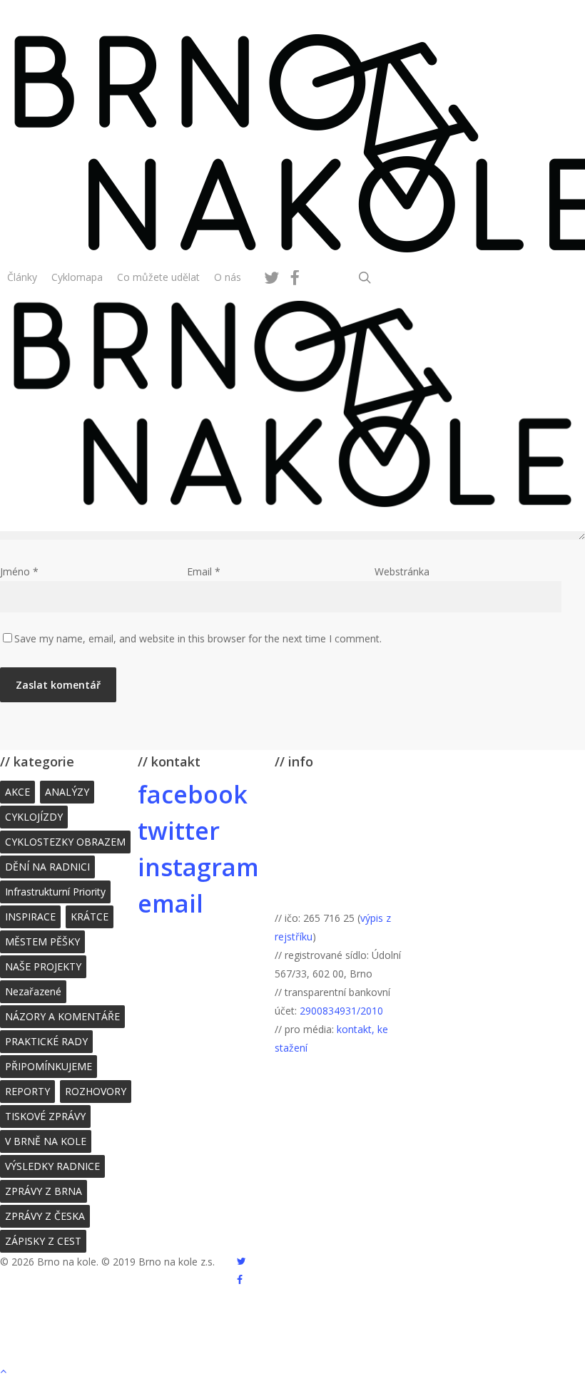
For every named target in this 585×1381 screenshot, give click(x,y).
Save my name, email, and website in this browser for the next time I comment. (198, 638)
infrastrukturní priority (55, 891)
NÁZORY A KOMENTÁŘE (62, 1016)
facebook (193, 794)
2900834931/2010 (341, 1010)
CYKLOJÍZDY (34, 816)
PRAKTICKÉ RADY (46, 1041)
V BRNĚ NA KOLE (45, 1141)
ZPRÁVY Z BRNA (43, 1191)
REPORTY (27, 1091)
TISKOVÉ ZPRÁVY (45, 1116)
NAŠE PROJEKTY (43, 966)
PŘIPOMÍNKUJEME (48, 1066)
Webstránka (402, 571)
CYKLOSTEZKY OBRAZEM (65, 841)
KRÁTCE (89, 916)
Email (203, 571)
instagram (198, 867)
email (170, 903)
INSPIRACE (30, 916)
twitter (179, 830)
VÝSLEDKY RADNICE (52, 1166)
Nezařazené (33, 991)
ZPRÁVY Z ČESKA (45, 1216)
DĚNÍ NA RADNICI (47, 866)
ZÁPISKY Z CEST (43, 1241)
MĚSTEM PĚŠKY (42, 941)
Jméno (19, 571)
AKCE (17, 792)
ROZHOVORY (95, 1091)
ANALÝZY (67, 792)
